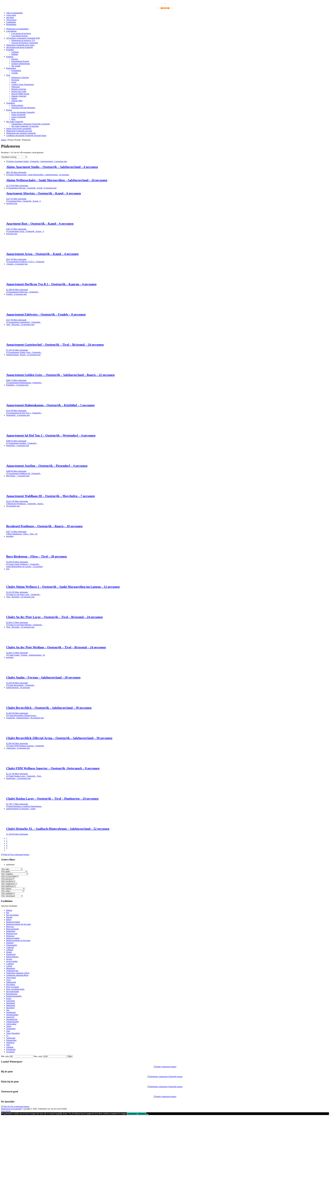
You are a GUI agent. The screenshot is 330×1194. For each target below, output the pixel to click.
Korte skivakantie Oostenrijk (23, 112)
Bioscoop (10, 926)
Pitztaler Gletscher (18, 89)
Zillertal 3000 (16, 101)
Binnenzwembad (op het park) (18, 924)
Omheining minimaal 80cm (17, 975)
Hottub (9, 952)
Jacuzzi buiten (12, 961)
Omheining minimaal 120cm (17, 973)
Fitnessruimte (11, 945)
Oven (8, 980)
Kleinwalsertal (17, 105)
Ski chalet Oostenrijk (14, 121)
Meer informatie (19, 172)
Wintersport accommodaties (17, 29)
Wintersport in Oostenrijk (11, 1109)
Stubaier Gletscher (18, 96)
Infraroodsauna (12, 957)
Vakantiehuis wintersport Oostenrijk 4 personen (30, 124)
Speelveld (10, 1017)
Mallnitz (14, 54)
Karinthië (10, 50)
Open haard (11, 977)
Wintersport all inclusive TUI (23, 40)
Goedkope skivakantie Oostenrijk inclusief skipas (26, 135)
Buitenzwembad (12, 938)
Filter (70, 1056)
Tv (7, 1035)
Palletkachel (11, 982)
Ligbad (9, 966)
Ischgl (13, 82)
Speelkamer (11, 1012)
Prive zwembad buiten (15, 989)
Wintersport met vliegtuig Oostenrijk (21, 133)
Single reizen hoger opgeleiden (18, 128)
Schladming (16, 70)
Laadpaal (10, 964)
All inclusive (11, 20)
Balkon (9, 910)
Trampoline (10, 1029)
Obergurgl (15, 87)
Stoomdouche (11, 1019)
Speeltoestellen (12, 1015)
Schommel (10, 1001)
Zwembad (10, 1052)
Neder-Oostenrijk (18, 115)
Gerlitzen (15, 52)
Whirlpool (10, 1042)
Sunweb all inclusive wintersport (24, 43)
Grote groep (11, 15)
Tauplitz (14, 73)
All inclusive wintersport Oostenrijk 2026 (23, 38)
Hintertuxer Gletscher (20, 77)
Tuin (8, 1031)
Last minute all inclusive (21, 33)
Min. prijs (5, 1056)
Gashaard (10, 947)
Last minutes (11, 31)
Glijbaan (9, 950)
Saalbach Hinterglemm (20, 63)
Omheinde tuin (12, 971)
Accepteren (132, 1114)
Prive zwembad (12, 987)
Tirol (8, 75)
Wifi (8, 1045)
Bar (7, 913)
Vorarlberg (10, 103)
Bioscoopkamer (12, 929)
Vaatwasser (10, 1038)
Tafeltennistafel (12, 1022)
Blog (13, 119)
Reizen (9, 110)
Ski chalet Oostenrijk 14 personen (25, 126)
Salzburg (9, 57)
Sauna (8, 998)
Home (3, 140)
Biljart (8, 920)
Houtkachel (11, 954)
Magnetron (10, 968)
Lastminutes (11, 22)
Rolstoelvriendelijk (14, 996)
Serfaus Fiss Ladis (18, 91)
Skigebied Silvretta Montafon (23, 108)
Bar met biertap (12, 915)
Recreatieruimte (12, 991)
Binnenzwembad (13, 922)
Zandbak (9, 1047)
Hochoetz (15, 80)
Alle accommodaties (14, 13)
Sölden (14, 98)
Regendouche (11, 994)
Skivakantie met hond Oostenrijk (19, 47)
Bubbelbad (10, 931)
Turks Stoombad (13, 1033)
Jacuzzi (9, 959)
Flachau (14, 59)
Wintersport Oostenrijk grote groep (20, 45)
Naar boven (6, 1111)
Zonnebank (10, 1049)
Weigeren (141, 1114)
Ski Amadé (15, 66)
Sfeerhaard (10, 1003)
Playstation (10, 984)
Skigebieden (11, 24)
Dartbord (10, 943)
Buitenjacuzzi (11, 933)
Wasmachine (11, 1040)
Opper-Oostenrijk (18, 117)
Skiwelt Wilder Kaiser (20, 94)
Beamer (9, 917)
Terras (8, 1026)
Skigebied (10, 1008)
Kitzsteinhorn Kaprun (20, 61)
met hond (10, 17)
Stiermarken (11, 68)
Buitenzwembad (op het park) (18, 940)
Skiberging (10, 1005)
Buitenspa (10, 936)
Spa (7, 1010)
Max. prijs (38, 1056)
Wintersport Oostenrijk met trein (19, 131)
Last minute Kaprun (19, 36)
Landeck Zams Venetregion (22, 84)
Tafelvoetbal (11, 1024)
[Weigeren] (147, 1114)
